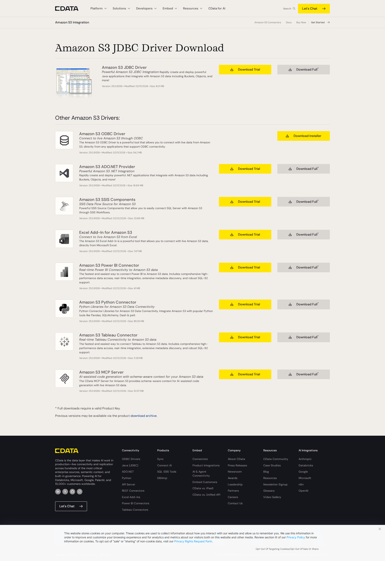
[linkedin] (58, 491)
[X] (65, 491)
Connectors (200, 459)
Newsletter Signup (275, 484)
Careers (233, 497)
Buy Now (301, 22)
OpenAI (303, 490)
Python (126, 478)
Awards (232, 478)
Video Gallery (272, 497)
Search (287, 8)
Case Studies (272, 465)
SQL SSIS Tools (166, 471)
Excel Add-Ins (131, 497)
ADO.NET (128, 471)
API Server (128, 484)
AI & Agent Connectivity (201, 473)
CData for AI (216, 8)
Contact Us (235, 503)
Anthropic (305, 459)
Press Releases (237, 465)
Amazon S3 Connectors (267, 22)
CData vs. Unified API (206, 494)
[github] (72, 491)
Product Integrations (206, 465)
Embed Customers (204, 482)
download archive (144, 416)
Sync (160, 459)
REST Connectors (133, 490)
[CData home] (69, 8)
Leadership (235, 484)
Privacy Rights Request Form (193, 541)
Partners (233, 490)
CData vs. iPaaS (202, 488)
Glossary (269, 490)
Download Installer (307, 136)
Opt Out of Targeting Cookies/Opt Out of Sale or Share (287, 549)
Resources (270, 478)
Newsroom (235, 471)
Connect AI (164, 465)
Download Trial (249, 69)
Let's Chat (309, 8)
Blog (266, 471)
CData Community (275, 459)
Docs (289, 22)
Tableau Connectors (135, 509)
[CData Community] (79, 491)
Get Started (318, 22)
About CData (236, 459)
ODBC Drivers (131, 459)
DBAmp (162, 478)
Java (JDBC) (130, 465)
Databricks (306, 465)
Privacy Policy (296, 537)
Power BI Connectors (135, 503)
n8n (301, 484)
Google (303, 471)
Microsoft (305, 478)
